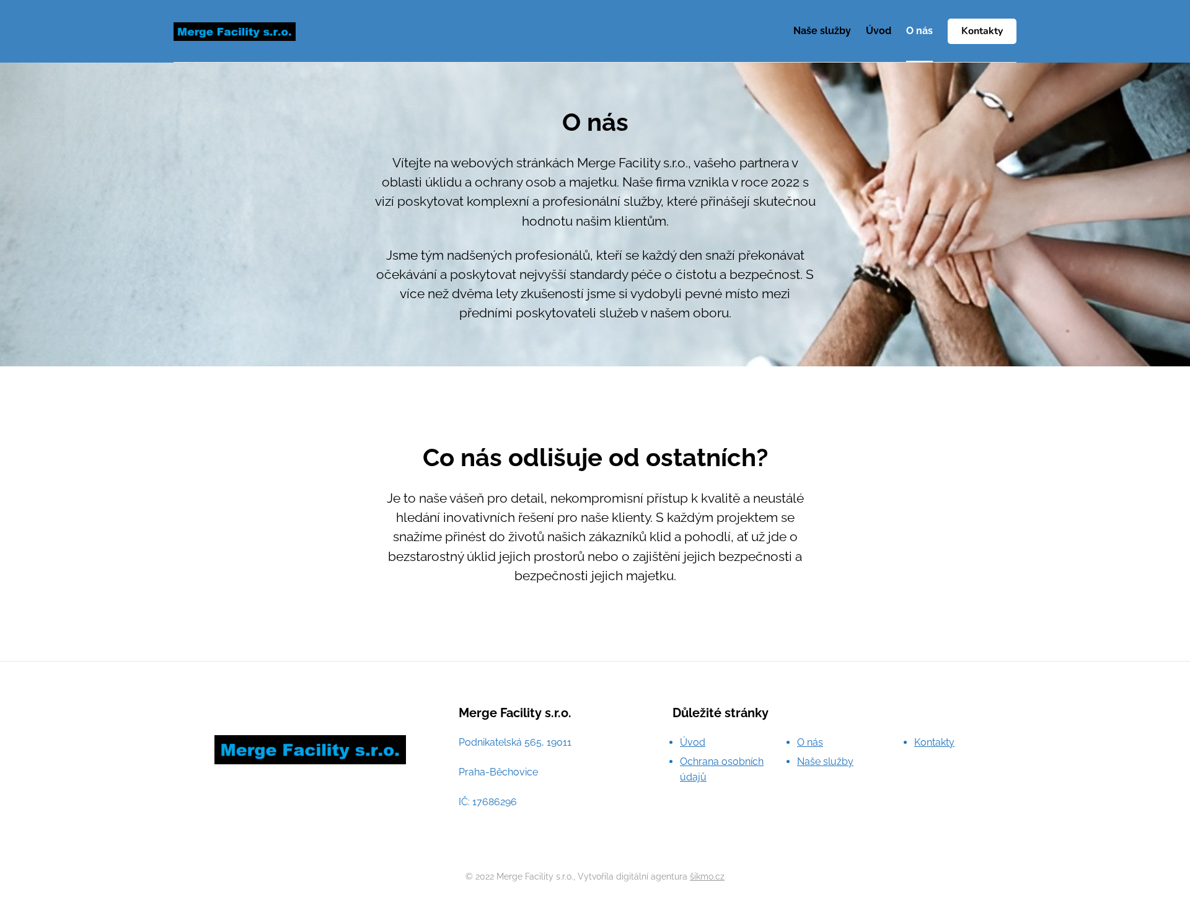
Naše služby (822, 31)
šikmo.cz (707, 876)
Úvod (878, 31)
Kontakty (982, 31)
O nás (919, 31)
